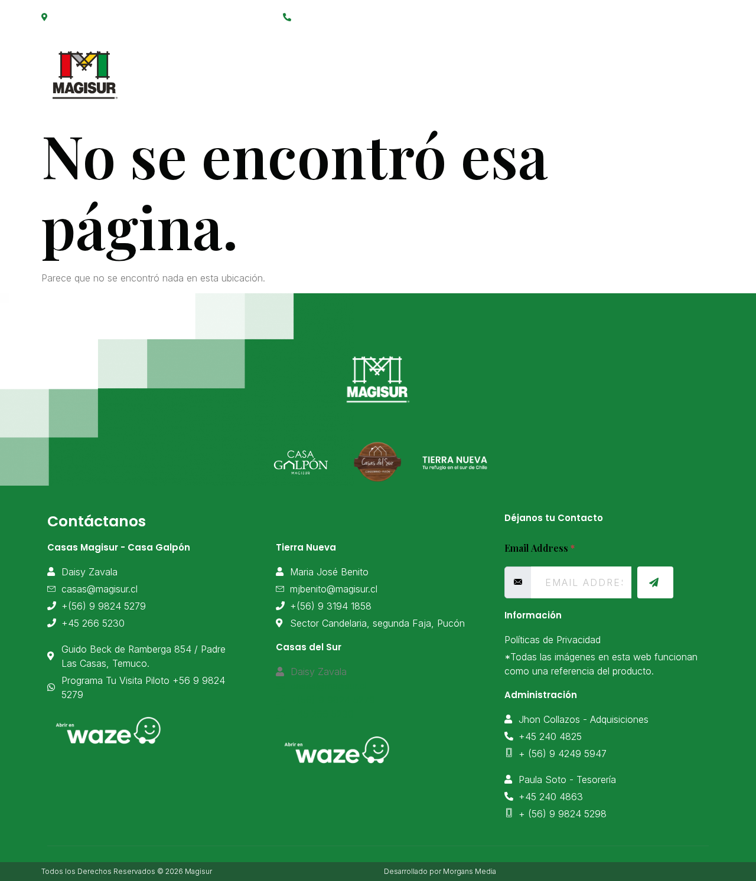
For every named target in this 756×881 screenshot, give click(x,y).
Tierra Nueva (500, 68)
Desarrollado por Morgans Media (440, 871)
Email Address (539, 548)
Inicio (225, 68)
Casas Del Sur (596, 68)
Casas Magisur (306, 68)
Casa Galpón (406, 68)
